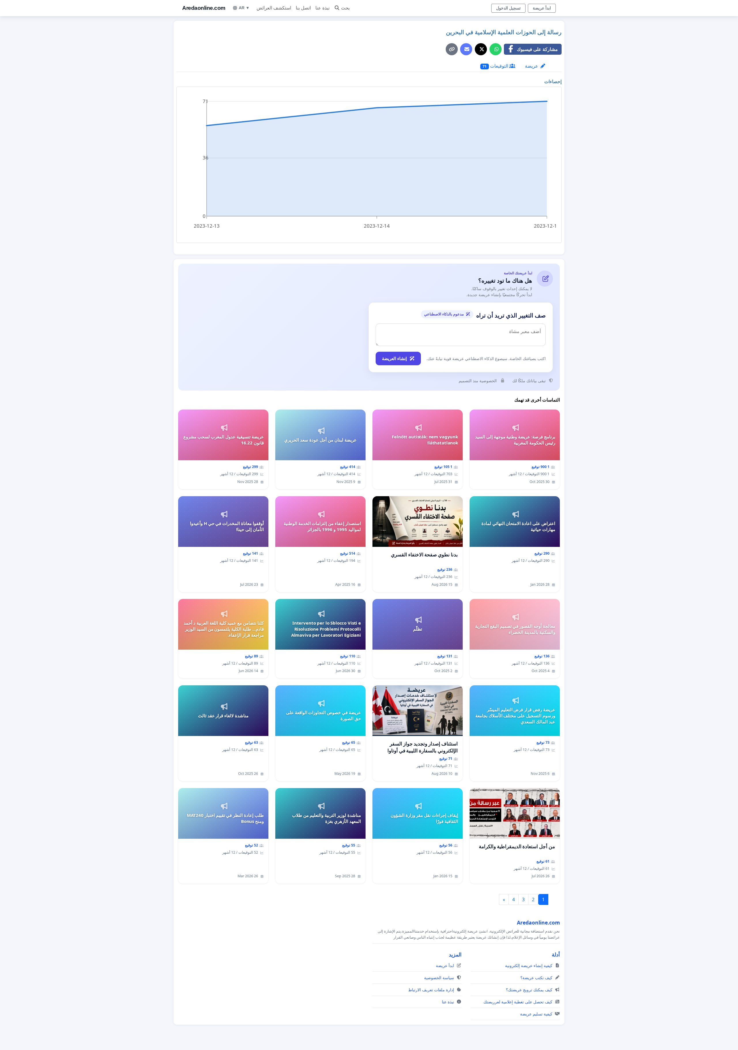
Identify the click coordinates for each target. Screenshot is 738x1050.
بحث (345, 7)
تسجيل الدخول (508, 8)
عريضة (532, 66)
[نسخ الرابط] (452, 49)
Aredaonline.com (203, 8)
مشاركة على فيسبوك (537, 49)
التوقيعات (496, 66)
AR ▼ (244, 7)
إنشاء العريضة (394, 358)
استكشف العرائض (274, 7)
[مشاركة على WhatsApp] (496, 49)
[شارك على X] (481, 49)
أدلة (556, 954)
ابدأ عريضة (542, 8)
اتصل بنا (303, 7)
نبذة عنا (322, 7)
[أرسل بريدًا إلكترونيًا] (466, 49)
